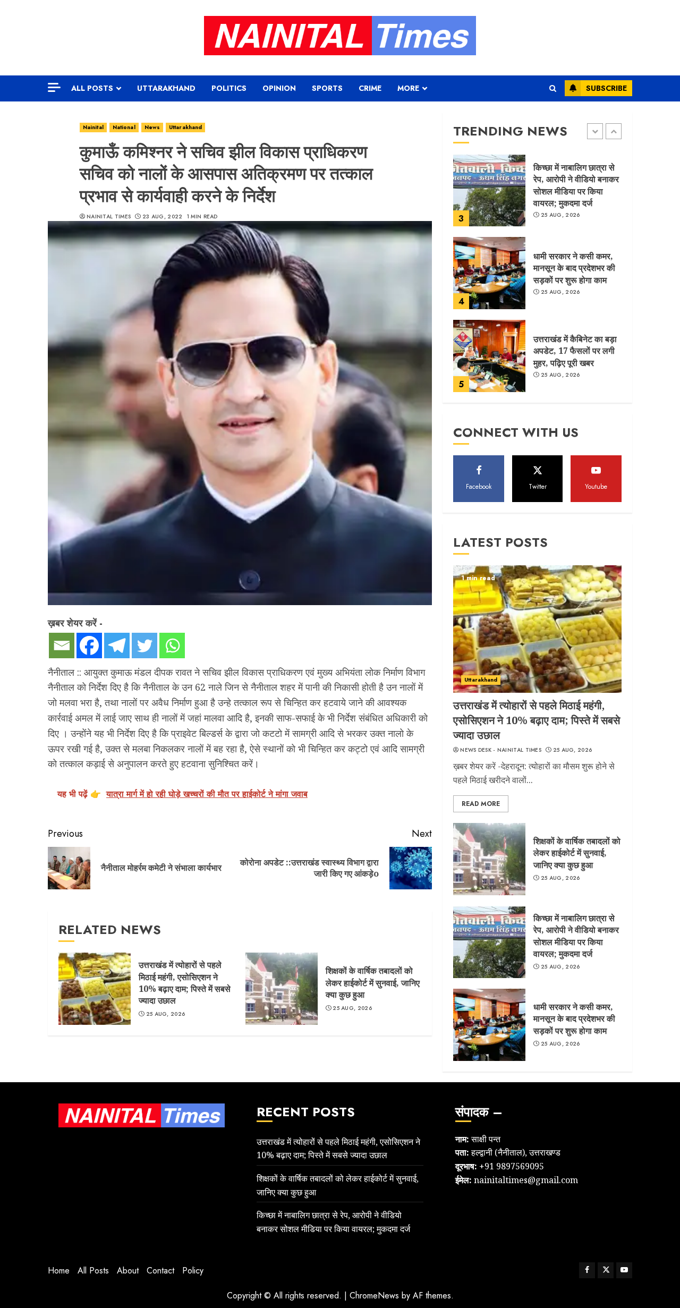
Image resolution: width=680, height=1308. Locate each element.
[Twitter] (144, 645)
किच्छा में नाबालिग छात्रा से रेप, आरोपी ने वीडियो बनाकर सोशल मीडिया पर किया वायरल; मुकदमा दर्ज (576, 185)
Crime (370, 88)
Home (59, 1270)
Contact (160, 1270)
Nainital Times (109, 216)
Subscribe (606, 88)
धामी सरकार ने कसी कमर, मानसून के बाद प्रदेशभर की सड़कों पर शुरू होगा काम (574, 268)
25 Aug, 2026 (165, 1014)
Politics (228, 88)
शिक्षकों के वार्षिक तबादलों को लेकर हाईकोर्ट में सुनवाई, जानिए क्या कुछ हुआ (373, 982)
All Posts (92, 88)
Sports (327, 88)
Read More (481, 804)
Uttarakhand (166, 88)
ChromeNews (374, 1295)
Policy (192, 1270)
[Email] (61, 645)
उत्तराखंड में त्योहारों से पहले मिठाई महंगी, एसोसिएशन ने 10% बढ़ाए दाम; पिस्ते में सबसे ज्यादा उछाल (185, 982)
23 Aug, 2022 (162, 216)
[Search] (552, 88)
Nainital (93, 127)
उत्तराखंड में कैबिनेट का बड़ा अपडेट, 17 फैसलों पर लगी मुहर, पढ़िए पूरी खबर (575, 351)
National (124, 127)
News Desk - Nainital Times (500, 750)
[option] (537, 195)
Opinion (279, 88)
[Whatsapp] (172, 645)
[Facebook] (89, 645)
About (128, 1270)
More (408, 88)
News (152, 127)
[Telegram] (117, 645)
